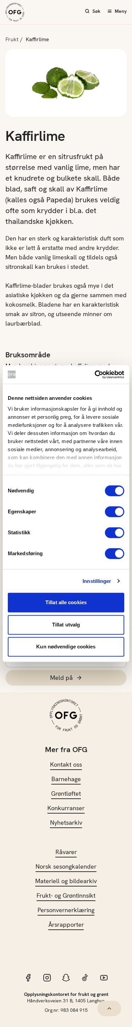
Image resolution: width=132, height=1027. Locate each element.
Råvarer (66, 852)
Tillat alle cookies (66, 602)
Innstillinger (97, 581)
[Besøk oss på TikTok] (85, 978)
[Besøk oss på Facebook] (28, 978)
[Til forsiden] (14, 12)
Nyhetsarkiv (66, 822)
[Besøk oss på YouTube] (104, 978)
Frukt (12, 39)
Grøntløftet (66, 793)
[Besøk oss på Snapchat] (66, 978)
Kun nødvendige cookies (65, 646)
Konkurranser (66, 808)
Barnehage (66, 779)
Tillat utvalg (66, 624)
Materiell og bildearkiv (66, 881)
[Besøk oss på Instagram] (47, 978)
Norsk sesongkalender (66, 866)
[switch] (114, 511)
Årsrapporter (66, 924)
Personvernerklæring (66, 910)
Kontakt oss (66, 764)
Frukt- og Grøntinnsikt (66, 895)
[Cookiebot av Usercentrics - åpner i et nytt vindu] (95, 374)
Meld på (61, 678)
